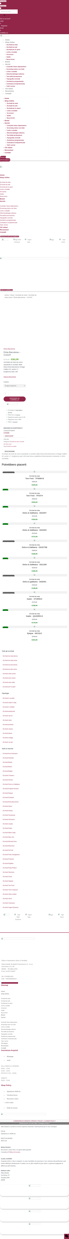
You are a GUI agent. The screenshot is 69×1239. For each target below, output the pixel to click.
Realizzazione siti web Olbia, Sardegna (32, 1123)
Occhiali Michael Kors (10, 841)
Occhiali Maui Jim (8, 837)
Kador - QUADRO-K (34, 616)
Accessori (9, 54)
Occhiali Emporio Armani (11, 788)
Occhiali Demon (8, 780)
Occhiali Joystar (8, 824)
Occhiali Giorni (7, 806)
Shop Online (10, 42)
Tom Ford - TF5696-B (34, 478)
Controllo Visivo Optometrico (16, 66)
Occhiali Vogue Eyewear (10, 907)
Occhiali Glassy (8, 810)
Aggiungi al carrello (14, 399)
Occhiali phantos (8, 724)
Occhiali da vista (12, 44)
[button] (34, 162)
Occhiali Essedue (8, 797)
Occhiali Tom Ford (8, 885)
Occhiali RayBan (8, 863)
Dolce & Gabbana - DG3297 (35, 513)
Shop (12, 295)
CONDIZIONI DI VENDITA (21, 1121)
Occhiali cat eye (8, 742)
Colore (6, 382)
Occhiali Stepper (8, 881)
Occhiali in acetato (11, 446)
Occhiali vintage (8, 737)
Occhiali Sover (7, 876)
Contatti (8, 93)
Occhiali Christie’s (8, 775)
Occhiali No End (8, 850)
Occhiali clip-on (8, 715)
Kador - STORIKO (34, 599)
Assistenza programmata (15, 81)
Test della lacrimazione (14, 76)
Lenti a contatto (11, 52)
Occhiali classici (8, 729)
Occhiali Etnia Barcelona (11, 802)
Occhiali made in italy (9, 702)
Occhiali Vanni (7, 898)
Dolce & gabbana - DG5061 (34, 582)
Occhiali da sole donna (10, 665)
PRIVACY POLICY (37, 1121)
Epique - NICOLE (34, 633)
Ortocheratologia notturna (15, 74)
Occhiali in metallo (8, 707)
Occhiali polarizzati (9, 711)
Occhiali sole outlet (9, 682)
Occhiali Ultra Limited (9, 894)
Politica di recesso (14, 1152)
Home (7, 40)
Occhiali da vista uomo (10, 660)
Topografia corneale (13, 79)
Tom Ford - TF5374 (34, 496)
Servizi (7, 64)
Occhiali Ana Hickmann (10, 753)
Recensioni (9, 91)
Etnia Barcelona (9, 349)
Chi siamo (9, 89)
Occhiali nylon (7, 720)
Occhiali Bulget (7, 771)
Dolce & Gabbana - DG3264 (35, 530)
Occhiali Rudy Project (10, 868)
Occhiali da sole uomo (10, 669)
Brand (7, 62)
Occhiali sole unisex (9, 678)
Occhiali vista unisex (9, 673)
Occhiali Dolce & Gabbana (11, 784)
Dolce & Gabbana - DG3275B (34, 547)
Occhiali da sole (11, 47)
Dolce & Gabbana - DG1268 (35, 564)
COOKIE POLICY (50, 1121)
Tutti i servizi (10, 86)
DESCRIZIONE (10, 451)
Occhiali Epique (8, 793)
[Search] (4, 16)
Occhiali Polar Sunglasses (11, 854)
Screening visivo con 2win (15, 69)
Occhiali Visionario (9, 903)
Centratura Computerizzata (15, 84)
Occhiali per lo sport (13, 49)
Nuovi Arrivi (10, 59)
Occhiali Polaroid (8, 859)
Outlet (8, 57)
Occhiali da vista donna (10, 656)
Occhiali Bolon (7, 766)
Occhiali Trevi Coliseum (10, 890)
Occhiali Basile (7, 762)
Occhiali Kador (7, 828)
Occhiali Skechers (8, 872)
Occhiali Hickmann (9, 819)
